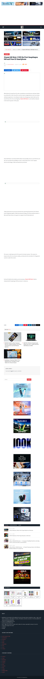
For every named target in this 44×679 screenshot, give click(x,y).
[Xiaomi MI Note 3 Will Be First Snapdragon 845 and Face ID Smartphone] (22, 82)
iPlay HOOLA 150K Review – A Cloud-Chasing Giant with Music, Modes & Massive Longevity (24, 547)
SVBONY (3, 656)
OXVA (3, 641)
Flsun (3, 664)
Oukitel (3, 669)
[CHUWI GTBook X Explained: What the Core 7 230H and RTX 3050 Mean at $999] (31, 336)
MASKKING (4, 644)
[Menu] (3, 27)
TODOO (3, 648)
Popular (6, 525)
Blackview (4, 659)
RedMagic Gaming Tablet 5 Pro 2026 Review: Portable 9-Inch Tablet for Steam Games (12, 361)
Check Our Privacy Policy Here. (7, 622)
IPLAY (3, 647)
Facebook (4, 627)
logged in (12, 371)
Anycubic (3, 665)
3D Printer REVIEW (13, 525)
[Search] (40, 27)
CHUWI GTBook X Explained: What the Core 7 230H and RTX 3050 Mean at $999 (31, 344)
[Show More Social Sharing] (30, 70)
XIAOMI (19, 525)
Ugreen (3, 672)
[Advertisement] (22, 15)
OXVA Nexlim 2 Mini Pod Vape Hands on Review (21, 530)
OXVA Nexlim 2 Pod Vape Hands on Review (20, 535)
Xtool (3, 667)
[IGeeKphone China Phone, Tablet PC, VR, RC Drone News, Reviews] (22, 27)
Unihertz (3, 662)
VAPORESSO (4, 637)
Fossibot (3, 661)
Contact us (4, 621)
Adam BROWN (11, 64)
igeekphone (25, 677)
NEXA (3, 642)
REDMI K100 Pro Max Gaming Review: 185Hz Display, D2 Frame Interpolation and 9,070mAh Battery (13, 345)
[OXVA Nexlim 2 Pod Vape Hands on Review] (6, 535)
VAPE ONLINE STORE (6, 636)
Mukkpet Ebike (5, 670)
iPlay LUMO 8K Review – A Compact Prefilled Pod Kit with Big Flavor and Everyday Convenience (24, 541)
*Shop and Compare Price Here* (8, 625)
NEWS (6, 54)
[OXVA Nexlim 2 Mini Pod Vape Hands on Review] (6, 530)
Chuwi (3, 658)
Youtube (3, 628)
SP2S (3, 645)
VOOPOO (4, 639)
